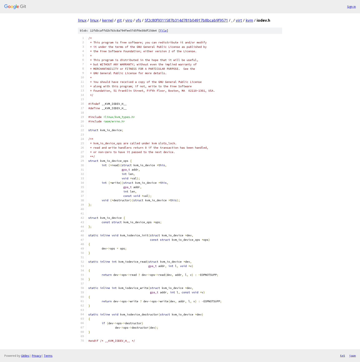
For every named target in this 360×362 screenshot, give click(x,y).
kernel (107, 20)
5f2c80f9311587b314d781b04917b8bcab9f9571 (186, 20)
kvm (249, 20)
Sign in (351, 7)
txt (342, 355)
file (163, 30)
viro (128, 20)
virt (239, 20)
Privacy (36, 356)
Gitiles (25, 356)
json (352, 355)
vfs (138, 20)
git (119, 20)
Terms (48, 356)
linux (82, 20)
